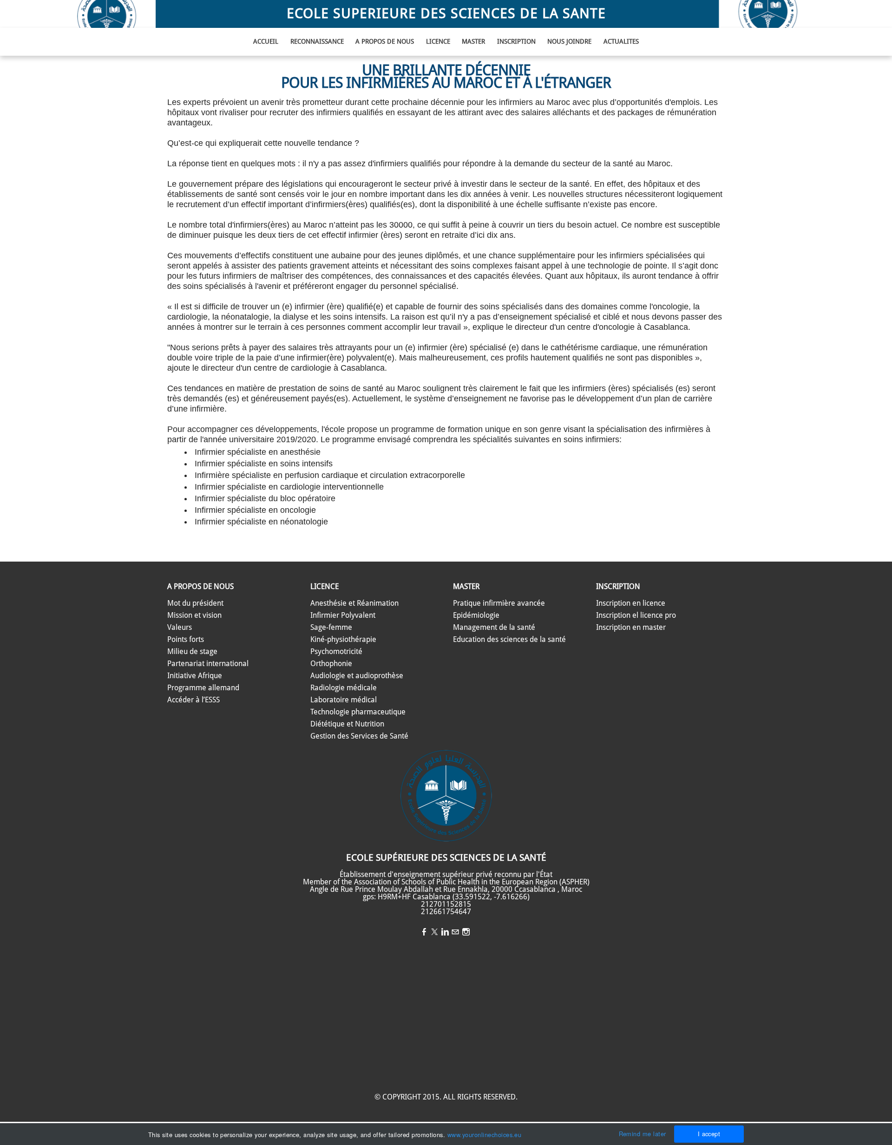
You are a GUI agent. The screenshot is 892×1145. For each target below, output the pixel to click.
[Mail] (455, 932)
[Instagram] (466, 932)
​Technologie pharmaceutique (358, 712)
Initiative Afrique (194, 676)
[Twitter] (434, 932)
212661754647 (446, 912)
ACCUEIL (265, 42)
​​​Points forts (185, 639)
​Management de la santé (494, 627)
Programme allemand (203, 688)
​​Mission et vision (194, 615)
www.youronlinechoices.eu (484, 1134)
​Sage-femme (331, 627)
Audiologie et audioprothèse (356, 676)
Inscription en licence (630, 603)
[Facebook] (424, 932)
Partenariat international (208, 663)
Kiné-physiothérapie (343, 639)
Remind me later (642, 1133)
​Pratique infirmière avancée (499, 603)
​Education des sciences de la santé (509, 639)
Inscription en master (631, 627)
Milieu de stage (192, 651)
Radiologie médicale (343, 688)
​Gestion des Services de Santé (359, 736)
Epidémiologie (476, 615)
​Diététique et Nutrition (347, 724)
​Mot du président (195, 603)
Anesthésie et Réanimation (354, 603)
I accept (709, 1133)
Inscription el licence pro (636, 615)
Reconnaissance (317, 42)
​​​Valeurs (179, 627)
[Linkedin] (445, 932)
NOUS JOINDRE (569, 42)
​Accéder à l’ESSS (193, 700)
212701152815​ (446, 904)
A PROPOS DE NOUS (384, 42)
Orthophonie (331, 663)
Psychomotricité (336, 651)
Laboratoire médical (343, 700)
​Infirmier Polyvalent (342, 615)
